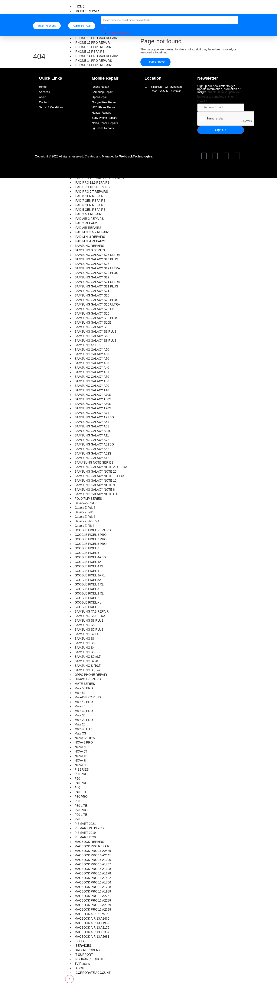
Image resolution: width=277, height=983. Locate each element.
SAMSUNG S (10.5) (88, 665)
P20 (77, 819)
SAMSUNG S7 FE (87, 634)
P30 (77, 801)
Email (202, 101)
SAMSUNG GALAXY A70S (93, 394)
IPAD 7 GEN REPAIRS (90, 200)
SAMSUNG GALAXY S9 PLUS (95, 331)
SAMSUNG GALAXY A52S (93, 453)
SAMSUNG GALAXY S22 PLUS (96, 272)
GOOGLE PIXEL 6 (87, 548)
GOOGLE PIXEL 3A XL (90, 575)
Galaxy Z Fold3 (85, 512)
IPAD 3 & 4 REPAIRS (89, 214)
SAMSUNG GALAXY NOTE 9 (95, 485)
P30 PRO (81, 796)
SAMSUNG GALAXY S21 (92, 291)
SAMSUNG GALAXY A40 (92, 367)
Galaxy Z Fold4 (85, 507)
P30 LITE (81, 805)
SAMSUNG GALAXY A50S (93, 399)
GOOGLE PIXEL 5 (87, 552)
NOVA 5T (81, 751)
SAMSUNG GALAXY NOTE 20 (95, 471)
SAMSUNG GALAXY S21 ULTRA (97, 282)
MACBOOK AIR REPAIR (91, 914)
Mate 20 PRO (84, 719)
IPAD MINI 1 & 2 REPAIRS (92, 232)
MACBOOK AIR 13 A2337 (92, 932)
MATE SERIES (85, 683)
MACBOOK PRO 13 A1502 (93, 878)
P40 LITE (81, 792)
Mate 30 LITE (84, 729)
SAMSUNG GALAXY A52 (92, 449)
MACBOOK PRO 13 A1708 (93, 887)
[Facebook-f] (204, 155)
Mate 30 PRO (84, 710)
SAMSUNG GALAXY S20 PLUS (96, 300)
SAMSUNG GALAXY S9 (91, 327)
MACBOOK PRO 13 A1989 (93, 891)
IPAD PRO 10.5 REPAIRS (92, 187)
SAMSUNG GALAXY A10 (92, 390)
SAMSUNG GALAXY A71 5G (94, 417)
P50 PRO (81, 774)
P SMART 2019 (85, 832)
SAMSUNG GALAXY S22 (92, 277)
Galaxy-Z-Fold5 (85, 503)
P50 (77, 778)
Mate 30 (80, 715)
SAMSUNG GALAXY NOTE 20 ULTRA (101, 467)
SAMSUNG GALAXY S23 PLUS (96, 259)
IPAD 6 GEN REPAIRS (90, 205)
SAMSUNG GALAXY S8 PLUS (95, 340)
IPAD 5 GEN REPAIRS (90, 209)
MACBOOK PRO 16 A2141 (93, 855)
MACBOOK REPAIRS (89, 841)
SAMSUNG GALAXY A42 (92, 458)
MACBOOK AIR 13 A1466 (92, 918)
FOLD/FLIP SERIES (88, 498)
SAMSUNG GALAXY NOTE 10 (95, 480)
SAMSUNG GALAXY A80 (92, 354)
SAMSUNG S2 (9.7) (88, 656)
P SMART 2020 (85, 837)
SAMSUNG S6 (85, 638)
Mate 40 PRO (84, 701)
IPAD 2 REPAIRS (86, 223)
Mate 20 (80, 724)
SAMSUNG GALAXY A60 (92, 363)
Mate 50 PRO (84, 688)
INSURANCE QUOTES (90, 959)
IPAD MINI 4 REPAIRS (90, 241)
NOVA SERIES (85, 738)
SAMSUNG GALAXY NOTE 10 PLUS (100, 476)
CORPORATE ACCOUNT (93, 972)
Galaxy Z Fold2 (85, 516)
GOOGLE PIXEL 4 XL (89, 566)
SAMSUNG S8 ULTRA (90, 616)
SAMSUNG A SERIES (90, 345)
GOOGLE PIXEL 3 (87, 589)
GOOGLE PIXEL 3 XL (89, 584)
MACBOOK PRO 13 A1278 (93, 873)
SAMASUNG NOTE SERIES (94, 462)
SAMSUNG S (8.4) (87, 670)
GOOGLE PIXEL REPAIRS (93, 530)
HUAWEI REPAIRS (88, 679)
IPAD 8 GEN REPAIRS (90, 196)
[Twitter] (215, 155)
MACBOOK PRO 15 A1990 (93, 859)
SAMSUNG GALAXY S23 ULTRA (97, 254)
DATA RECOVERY (87, 950)
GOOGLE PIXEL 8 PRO (90, 534)
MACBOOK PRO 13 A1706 (93, 882)
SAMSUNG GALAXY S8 (91, 336)
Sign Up (220, 130)
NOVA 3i (80, 765)
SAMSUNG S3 (85, 652)
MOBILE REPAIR (87, 11)
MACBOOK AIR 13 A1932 (92, 923)
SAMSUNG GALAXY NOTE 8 (95, 489)
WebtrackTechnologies (135, 156)
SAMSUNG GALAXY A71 (92, 412)
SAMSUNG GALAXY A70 (92, 358)
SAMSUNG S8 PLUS (89, 620)
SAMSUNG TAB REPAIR (92, 611)
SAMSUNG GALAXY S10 (92, 313)
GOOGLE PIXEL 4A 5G (90, 557)
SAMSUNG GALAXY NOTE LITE (97, 494)
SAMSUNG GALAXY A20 (92, 385)
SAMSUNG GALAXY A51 (92, 372)
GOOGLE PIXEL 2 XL (89, 593)
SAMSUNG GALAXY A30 (92, 381)
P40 (77, 787)
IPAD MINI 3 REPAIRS (90, 236)
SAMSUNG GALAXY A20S (93, 408)
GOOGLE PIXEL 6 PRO (90, 543)
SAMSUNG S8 (85, 625)
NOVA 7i (80, 760)
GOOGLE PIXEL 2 (87, 598)
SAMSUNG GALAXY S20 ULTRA (97, 304)
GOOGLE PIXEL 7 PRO (90, 539)
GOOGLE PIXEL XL (88, 602)
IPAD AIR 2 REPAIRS (89, 218)
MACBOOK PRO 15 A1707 (93, 864)
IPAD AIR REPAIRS (88, 227)
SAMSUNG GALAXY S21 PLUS (96, 286)
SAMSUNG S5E (86, 643)
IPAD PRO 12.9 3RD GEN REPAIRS (99, 178)
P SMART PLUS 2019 (90, 828)
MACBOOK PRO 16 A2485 (93, 850)
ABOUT (81, 968)
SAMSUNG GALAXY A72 (92, 440)
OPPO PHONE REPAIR (91, 674)
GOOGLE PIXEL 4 (87, 570)
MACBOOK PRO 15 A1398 (93, 868)
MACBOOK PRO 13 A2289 (93, 900)
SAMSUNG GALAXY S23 (92, 263)
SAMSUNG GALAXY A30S (93, 403)
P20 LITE (81, 814)
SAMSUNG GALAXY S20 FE (94, 309)
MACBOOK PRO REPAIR (92, 846)
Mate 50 (80, 692)
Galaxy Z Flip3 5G (87, 521)
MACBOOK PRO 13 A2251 (93, 896)
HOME (80, 6)
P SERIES (82, 769)
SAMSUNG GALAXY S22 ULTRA (97, 268)
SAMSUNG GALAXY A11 (92, 435)
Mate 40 (80, 706)
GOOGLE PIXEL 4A (88, 561)
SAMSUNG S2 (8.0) (88, 661)
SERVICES (83, 945)
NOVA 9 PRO (84, 742)
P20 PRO (81, 810)
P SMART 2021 (85, 823)
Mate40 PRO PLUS (88, 697)
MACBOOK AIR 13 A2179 (92, 927)
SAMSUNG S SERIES (90, 250)
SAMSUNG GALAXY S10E (93, 322)
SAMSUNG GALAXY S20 (92, 295)
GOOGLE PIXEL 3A (88, 580)
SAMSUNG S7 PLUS (89, 629)
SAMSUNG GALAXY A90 (92, 349)
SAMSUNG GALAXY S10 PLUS (96, 318)
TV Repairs (82, 963)
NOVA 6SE (82, 747)
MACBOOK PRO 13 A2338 (93, 909)
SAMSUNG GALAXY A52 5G (94, 444)
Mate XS (80, 733)
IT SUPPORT (84, 954)
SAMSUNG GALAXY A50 (92, 376)
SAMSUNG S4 (85, 647)
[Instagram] (237, 155)
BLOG (80, 941)
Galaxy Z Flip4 (84, 525)
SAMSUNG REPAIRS (89, 245)
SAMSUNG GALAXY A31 (92, 426)
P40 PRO (81, 783)
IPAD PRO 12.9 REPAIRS (92, 182)
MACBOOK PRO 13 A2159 (93, 905)
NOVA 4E (81, 756)
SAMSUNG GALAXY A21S (93, 431)
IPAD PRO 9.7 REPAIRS (91, 191)
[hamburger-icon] (241, 5)
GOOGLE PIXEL (86, 607)
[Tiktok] (226, 155)
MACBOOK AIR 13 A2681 (92, 936)
